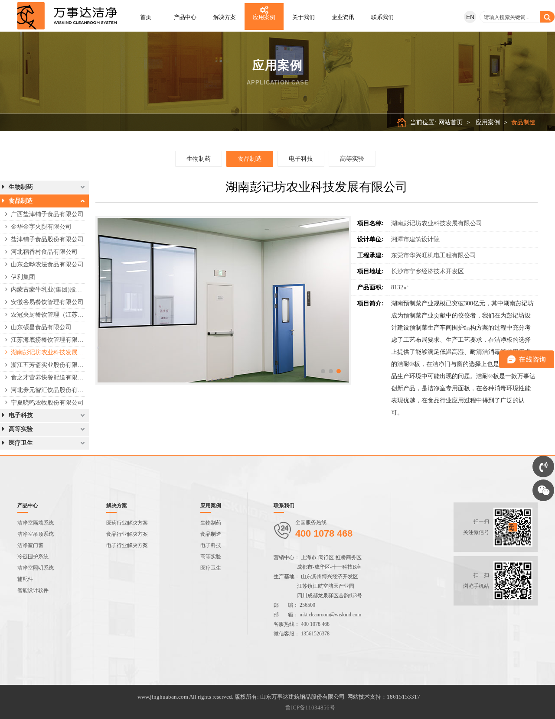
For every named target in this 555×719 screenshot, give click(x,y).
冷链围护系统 (33, 557)
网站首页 (450, 122)
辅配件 (25, 579)
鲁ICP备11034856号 (310, 707)
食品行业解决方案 (127, 534)
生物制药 (198, 158)
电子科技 (301, 158)
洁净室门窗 (30, 545)
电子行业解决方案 (127, 545)
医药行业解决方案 (127, 523)
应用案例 (488, 122)
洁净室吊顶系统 (35, 534)
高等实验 (352, 158)
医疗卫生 (210, 568)
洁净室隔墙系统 (35, 523)
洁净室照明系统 (35, 568)
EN (470, 16)
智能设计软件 (33, 590)
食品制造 (523, 122)
